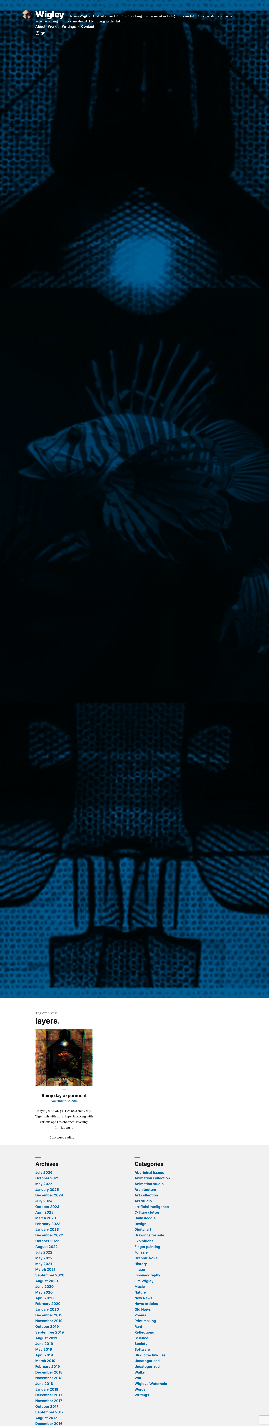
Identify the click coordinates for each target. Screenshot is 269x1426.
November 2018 (48, 1378)
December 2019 (48, 1315)
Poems (140, 1315)
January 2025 (47, 1189)
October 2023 (47, 1207)
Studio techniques (150, 1355)
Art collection (146, 1195)
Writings (69, 26)
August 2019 (46, 1338)
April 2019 (44, 1355)
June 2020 (44, 1286)
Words (140, 1389)
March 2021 (45, 1269)
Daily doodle (145, 1218)
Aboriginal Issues (149, 1172)
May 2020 (44, 1292)
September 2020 (49, 1275)
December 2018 (48, 1372)
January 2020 (47, 1309)
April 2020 (44, 1298)
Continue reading (64, 1137)
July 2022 (43, 1252)
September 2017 (49, 1412)
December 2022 (49, 1235)
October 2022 (47, 1241)
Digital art (142, 1229)
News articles (146, 1304)
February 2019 (47, 1366)
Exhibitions (143, 1241)
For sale (141, 1252)
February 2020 (48, 1304)
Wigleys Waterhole (150, 1384)
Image (139, 1269)
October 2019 (47, 1326)
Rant (138, 1326)
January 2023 (47, 1229)
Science (141, 1338)
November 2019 (48, 1321)
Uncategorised (147, 1361)
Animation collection (152, 1178)
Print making (145, 1321)
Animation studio (149, 1184)
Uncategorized (147, 1366)
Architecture (145, 1189)
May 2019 (43, 1349)
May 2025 (44, 1184)
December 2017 (48, 1395)
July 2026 (43, 1172)
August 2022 (46, 1247)
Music (139, 1286)
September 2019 (49, 1332)
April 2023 (44, 1212)
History (140, 1264)
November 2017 (48, 1401)
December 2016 (48, 1424)
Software (142, 1349)
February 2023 (47, 1224)
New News (143, 1298)
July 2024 (44, 1201)
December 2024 (49, 1195)
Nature (140, 1292)
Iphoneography (147, 1275)
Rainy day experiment (64, 1095)
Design (140, 1224)
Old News (142, 1309)
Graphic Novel (146, 1258)
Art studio (143, 1201)
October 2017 (47, 1406)
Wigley (49, 14)
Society (141, 1344)
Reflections (144, 1332)
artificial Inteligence (151, 1207)
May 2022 (44, 1258)
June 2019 (44, 1344)
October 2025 (47, 1178)
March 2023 (45, 1218)
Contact (87, 26)
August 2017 (46, 1418)
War (137, 1378)
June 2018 (44, 1384)
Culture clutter (146, 1212)
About (40, 26)
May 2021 (43, 1264)
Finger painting (147, 1247)
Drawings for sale (149, 1235)
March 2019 (45, 1361)
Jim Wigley (144, 1281)
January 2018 (46, 1389)
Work (52, 26)
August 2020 (46, 1281)
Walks (139, 1372)
